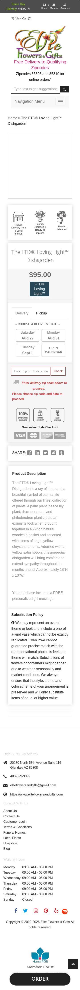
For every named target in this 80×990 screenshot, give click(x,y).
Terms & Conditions (17, 827)
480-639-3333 (20, 776)
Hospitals (10, 843)
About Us (10, 811)
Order (40, 979)
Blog (6, 848)
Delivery (21, 313)
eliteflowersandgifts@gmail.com (33, 785)
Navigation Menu (30, 101)
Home (12, 118)
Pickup (41, 313)
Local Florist (12, 838)
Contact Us (11, 816)
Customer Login (14, 821)
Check (58, 371)
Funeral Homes (14, 832)
